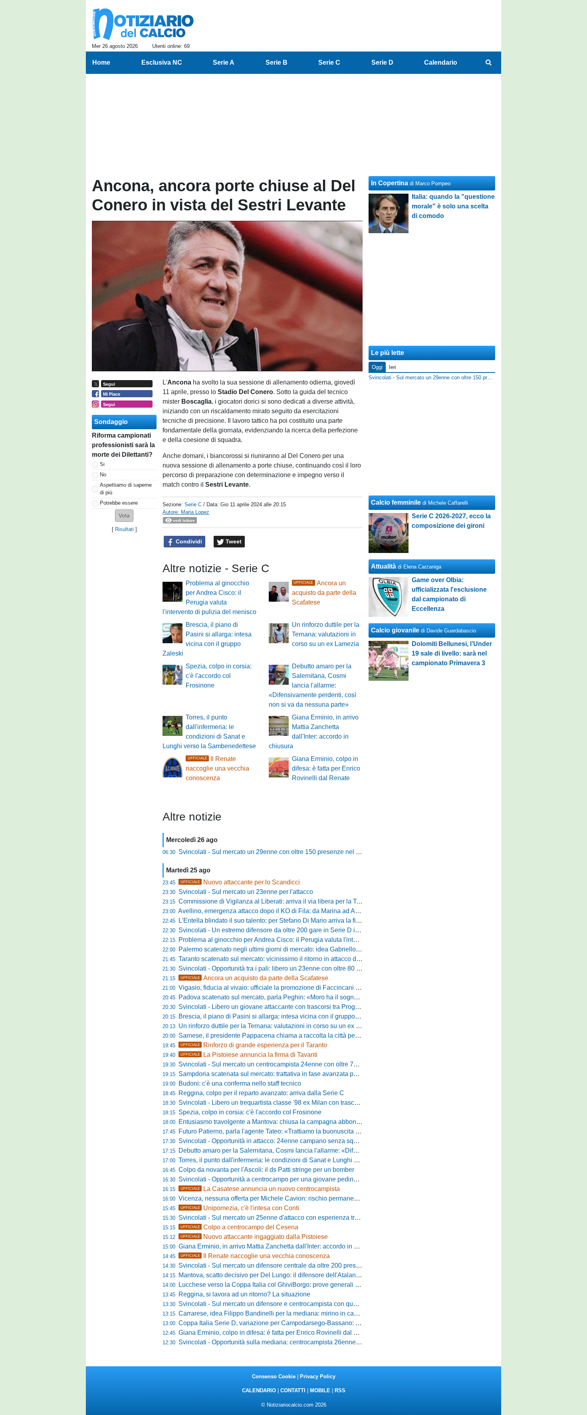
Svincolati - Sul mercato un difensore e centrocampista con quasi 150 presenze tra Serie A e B (311, 1303)
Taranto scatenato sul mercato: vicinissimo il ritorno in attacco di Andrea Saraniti (290, 958)
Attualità (383, 566)
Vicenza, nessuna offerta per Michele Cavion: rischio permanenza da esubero (288, 1198)
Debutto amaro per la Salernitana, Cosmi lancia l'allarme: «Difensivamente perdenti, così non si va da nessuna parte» (312, 685)
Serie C (193, 504)
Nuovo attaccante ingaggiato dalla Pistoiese (254, 1236)
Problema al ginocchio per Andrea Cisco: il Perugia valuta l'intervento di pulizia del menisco (307, 939)
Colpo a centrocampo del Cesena (239, 1227)
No (103, 475)
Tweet (233, 541)
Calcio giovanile (395, 630)
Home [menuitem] (101, 62)
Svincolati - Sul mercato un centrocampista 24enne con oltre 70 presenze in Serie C (296, 1064)
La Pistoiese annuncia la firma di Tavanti (248, 1054)
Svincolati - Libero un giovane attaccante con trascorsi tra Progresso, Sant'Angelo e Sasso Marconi (318, 1006)
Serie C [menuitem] (329, 62)
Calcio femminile (396, 502)
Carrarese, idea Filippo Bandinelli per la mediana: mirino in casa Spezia (280, 1313)
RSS (340, 1390)
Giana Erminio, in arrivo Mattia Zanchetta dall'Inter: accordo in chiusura (278, 1246)
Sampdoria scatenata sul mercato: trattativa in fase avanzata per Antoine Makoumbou (298, 1073)
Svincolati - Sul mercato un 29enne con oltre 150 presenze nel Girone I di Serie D (293, 851)
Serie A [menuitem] (223, 62)
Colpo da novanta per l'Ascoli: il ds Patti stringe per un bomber (266, 1169)
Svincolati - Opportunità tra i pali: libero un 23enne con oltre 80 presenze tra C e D (293, 968)
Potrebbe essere (119, 503)
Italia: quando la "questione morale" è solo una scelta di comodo (453, 206)
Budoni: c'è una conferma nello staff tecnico (239, 1083)
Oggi (377, 367)
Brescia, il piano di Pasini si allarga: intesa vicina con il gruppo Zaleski (277, 1016)
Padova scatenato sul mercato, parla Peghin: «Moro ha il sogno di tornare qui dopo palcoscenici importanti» (330, 997)
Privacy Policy (317, 1376)
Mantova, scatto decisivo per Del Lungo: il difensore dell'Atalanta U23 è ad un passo (297, 1275)
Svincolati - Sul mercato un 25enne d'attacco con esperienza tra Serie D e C (285, 1217)
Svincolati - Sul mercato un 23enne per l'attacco (245, 891)
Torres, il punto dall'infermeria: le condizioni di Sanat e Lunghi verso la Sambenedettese (302, 1160)
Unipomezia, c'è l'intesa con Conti (239, 1208)
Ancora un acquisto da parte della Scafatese (324, 593)
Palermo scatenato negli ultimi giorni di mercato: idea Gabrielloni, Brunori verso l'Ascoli (301, 949)
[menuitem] (488, 62)
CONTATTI (292, 1390)
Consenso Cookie (273, 1376)
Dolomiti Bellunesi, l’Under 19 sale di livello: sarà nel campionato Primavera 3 (452, 653)
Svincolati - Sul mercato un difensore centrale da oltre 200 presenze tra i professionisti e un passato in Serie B (333, 1265)
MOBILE (320, 1390)
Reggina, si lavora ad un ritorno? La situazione (244, 1294)
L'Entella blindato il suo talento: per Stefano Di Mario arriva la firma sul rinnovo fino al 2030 (306, 920)
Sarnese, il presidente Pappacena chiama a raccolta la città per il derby (278, 1035)
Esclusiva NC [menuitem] (161, 62)
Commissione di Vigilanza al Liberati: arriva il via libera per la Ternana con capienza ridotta (306, 901)
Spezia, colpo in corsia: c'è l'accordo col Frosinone (219, 676)
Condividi (188, 541)
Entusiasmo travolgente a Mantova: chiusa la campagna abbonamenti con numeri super (302, 1121)
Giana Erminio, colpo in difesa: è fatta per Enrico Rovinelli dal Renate (326, 768)
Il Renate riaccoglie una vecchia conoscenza (217, 768)
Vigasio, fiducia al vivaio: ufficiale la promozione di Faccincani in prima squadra (290, 987)
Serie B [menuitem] (277, 62)
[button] (124, 515)
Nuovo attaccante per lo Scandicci (240, 882)
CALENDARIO (259, 1390)
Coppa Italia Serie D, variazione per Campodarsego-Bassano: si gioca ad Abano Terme (301, 1323)
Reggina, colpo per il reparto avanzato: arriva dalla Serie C (261, 1093)
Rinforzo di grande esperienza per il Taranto (253, 1045)
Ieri (392, 367)
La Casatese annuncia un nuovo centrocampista (260, 1188)
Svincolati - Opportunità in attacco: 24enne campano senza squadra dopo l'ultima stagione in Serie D (320, 1141)
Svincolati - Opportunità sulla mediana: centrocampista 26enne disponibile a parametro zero (308, 1342)
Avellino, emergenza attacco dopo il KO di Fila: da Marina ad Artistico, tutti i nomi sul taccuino (309, 911)
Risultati (124, 529)
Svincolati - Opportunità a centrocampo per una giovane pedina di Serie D (282, 1179)
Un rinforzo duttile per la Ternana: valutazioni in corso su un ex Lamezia (325, 634)
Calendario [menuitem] (440, 62)
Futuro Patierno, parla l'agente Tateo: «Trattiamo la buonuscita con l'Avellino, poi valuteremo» (310, 1131)
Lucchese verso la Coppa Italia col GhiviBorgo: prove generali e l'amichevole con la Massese (310, 1284)
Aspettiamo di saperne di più (126, 488)
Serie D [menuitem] (382, 62)
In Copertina (389, 183)
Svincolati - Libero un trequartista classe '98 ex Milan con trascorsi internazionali (291, 1102)
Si (102, 464)
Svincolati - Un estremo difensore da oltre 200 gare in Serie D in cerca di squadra (292, 930)
